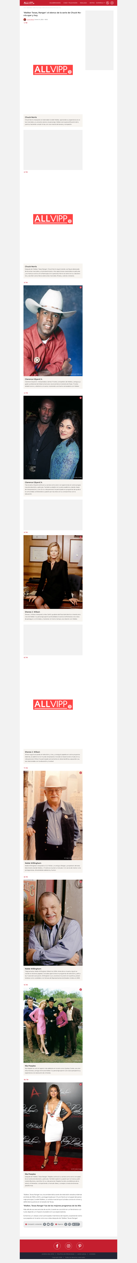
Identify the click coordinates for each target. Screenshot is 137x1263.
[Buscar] (107, 2)
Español (100, 3)
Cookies (92, 1254)
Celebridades (55, 3)
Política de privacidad (65, 1254)
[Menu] (112, 2)
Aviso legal (81, 1254)
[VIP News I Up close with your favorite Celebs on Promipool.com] (35, 2)
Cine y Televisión (70, 3)
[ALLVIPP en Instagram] (68, 1246)
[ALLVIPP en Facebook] (57, 1246)
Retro (92, 3)
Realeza (83, 3)
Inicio (24, 7)
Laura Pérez (30, 19)
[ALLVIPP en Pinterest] (80, 1246)
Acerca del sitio (48, 1254)
